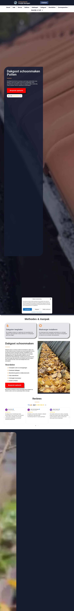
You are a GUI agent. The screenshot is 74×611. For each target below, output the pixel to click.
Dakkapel (35, 7)
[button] (50, 299)
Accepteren (27, 309)
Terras (20, 7)
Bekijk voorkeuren (46, 309)
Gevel (8, 7)
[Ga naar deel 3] (38, 425)
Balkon (26, 7)
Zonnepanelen (63, 7)
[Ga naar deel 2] (37, 425)
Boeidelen (52, 7)
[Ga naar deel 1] (35, 425)
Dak (14, 7)
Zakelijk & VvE (36, 10)
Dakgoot (43, 7)
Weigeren (37, 309)
